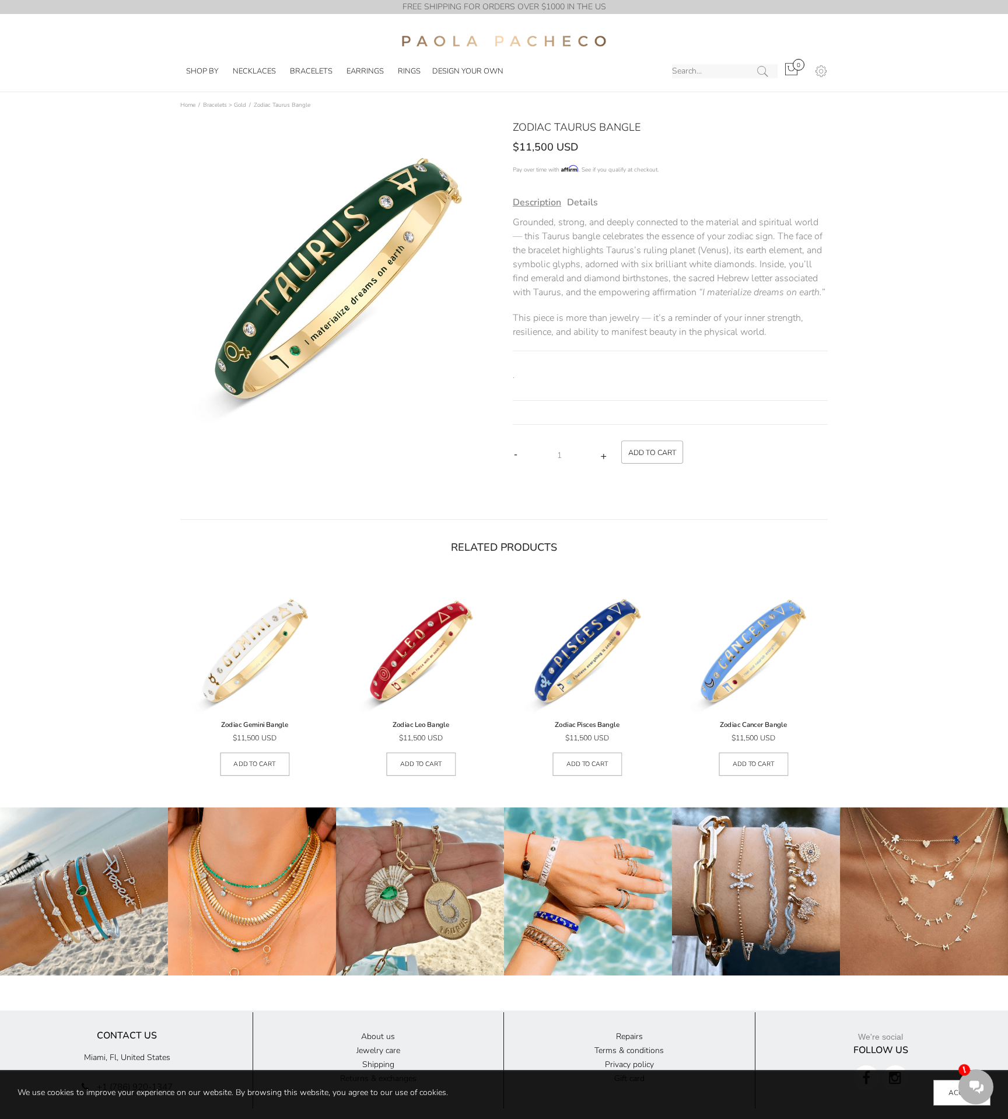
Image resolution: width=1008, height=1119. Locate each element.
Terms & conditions (629, 1050)
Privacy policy (629, 1064)
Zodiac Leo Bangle (421, 725)
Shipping (378, 1064)
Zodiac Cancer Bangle (753, 725)
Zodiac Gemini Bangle (254, 725)
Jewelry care (378, 1050)
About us (378, 1036)
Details (582, 202)
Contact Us (127, 1035)
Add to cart (255, 764)
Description (537, 202)
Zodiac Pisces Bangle (587, 725)
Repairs (629, 1036)
